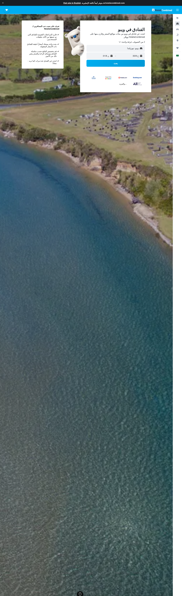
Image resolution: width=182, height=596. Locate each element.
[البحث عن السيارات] (177, 29)
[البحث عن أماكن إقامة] (177, 23)
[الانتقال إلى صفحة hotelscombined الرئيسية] (162, 10)
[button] (3, 3)
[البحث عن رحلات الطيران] (177, 18)
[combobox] (131, 42)
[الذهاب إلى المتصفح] (177, 40)
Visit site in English (72, 3)
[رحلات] (177, 48)
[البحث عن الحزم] (177, 34)
